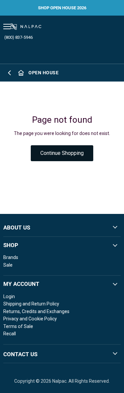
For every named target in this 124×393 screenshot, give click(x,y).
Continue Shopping (62, 153)
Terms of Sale (18, 326)
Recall (9, 333)
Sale (8, 265)
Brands (10, 257)
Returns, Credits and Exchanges (36, 311)
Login (9, 296)
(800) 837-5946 (18, 37)
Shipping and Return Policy (31, 303)
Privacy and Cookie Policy (30, 318)
